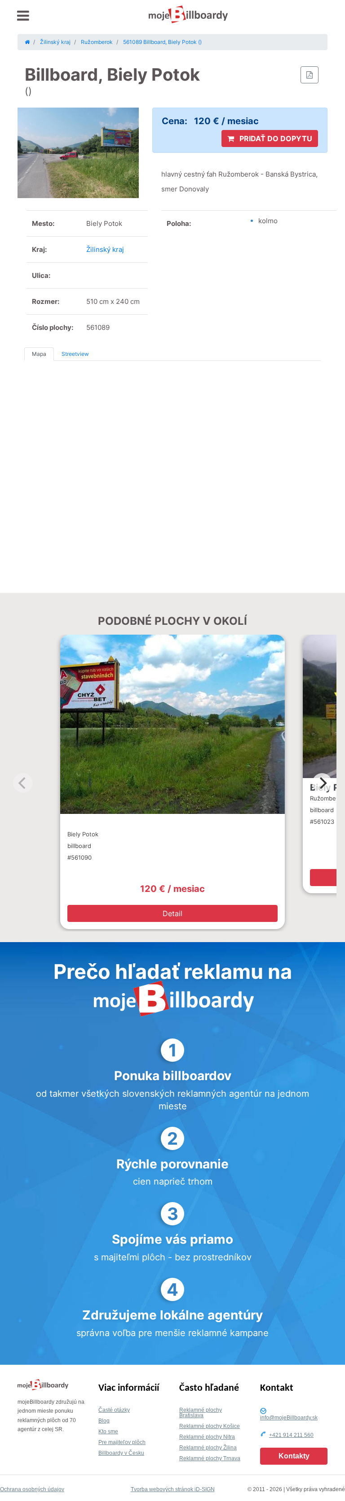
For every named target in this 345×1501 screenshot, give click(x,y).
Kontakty (294, 1456)
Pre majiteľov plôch (122, 1442)
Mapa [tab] (39, 353)
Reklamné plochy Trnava (209, 1458)
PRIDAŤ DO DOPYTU (275, 138)
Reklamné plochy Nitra (207, 1437)
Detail (172, 913)
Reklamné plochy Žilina (208, 1448)
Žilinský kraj (105, 249)
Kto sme (108, 1431)
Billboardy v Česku (121, 1453)
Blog (104, 1421)
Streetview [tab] (75, 353)
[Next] (322, 783)
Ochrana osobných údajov (32, 1489)
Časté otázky (114, 1410)
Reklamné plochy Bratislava (200, 1413)
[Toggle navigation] (23, 16)
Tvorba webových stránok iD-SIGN (173, 1489)
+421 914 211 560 (291, 1435)
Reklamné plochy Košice (209, 1426)
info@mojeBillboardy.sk (289, 1417)
